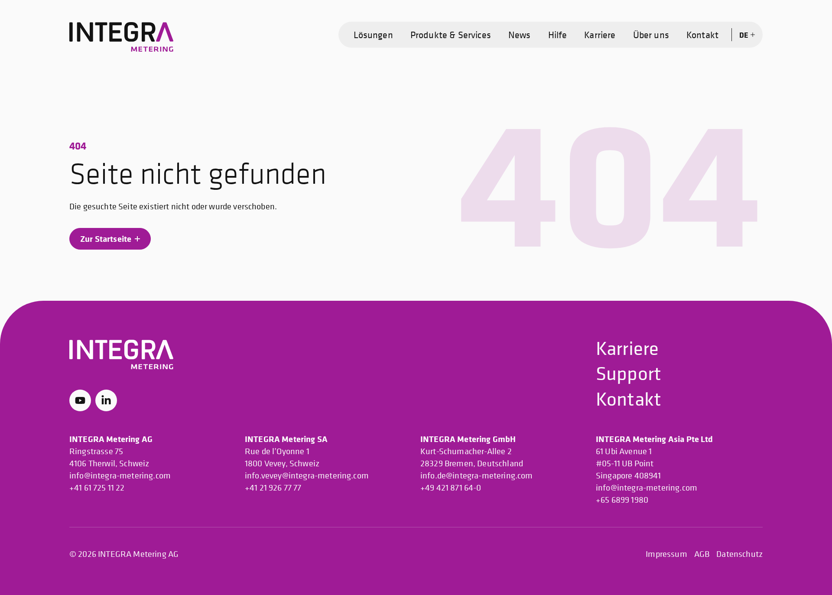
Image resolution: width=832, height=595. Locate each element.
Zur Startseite (105, 238)
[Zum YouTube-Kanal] (80, 400)
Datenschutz (739, 554)
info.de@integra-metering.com (476, 475)
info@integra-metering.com (120, 475)
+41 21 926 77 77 (273, 487)
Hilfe (557, 35)
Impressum (666, 554)
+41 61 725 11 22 (97, 487)
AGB (701, 554)
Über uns (651, 35)
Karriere (599, 35)
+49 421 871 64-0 (450, 487)
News (519, 35)
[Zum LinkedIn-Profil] (106, 400)
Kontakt (702, 35)
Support (628, 373)
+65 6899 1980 (622, 499)
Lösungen (373, 35)
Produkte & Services (450, 35)
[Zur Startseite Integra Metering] (121, 37)
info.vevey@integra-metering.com (307, 475)
